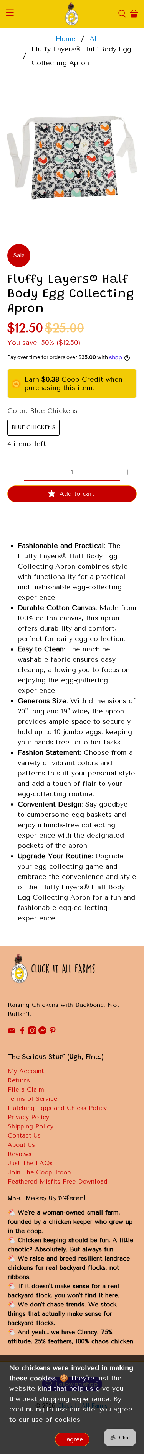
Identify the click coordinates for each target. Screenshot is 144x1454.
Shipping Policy (30, 1126)
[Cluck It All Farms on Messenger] (42, 1032)
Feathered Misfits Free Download (58, 1181)
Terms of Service (32, 1098)
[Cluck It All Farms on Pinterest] (52, 1032)
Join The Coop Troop (39, 1172)
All (94, 38)
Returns (19, 1080)
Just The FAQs (30, 1163)
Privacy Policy (28, 1117)
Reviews (19, 1153)
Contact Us (24, 1135)
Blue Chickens (33, 427)
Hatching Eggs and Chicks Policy (57, 1107)
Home (66, 38)
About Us (21, 1144)
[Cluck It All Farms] (72, 14)
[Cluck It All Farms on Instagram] (32, 1032)
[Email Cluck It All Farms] (12, 1032)
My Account (26, 1071)
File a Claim (26, 1089)
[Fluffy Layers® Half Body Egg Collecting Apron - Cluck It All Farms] (71, 156)
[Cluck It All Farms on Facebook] (22, 1032)
